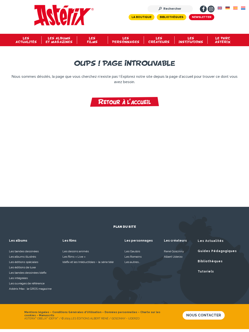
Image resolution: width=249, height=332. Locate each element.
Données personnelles (121, 312)
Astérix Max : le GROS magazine (30, 288)
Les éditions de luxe (22, 267)
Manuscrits (46, 315)
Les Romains (133, 256)
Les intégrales (18, 278)
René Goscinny (174, 251)
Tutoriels (206, 271)
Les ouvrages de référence (26, 283)
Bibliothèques (171, 17)
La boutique (141, 17)
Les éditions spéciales (23, 262)
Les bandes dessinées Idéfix (27, 272)
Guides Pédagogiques (217, 251)
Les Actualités (211, 241)
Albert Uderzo (173, 256)
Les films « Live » (74, 256)
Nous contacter (203, 315)
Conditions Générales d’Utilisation (76, 312)
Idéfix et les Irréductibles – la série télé (88, 262)
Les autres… (132, 262)
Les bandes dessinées (24, 251)
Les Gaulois (132, 251)
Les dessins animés (75, 251)
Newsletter (201, 17)
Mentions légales (36, 312)
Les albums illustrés (22, 256)
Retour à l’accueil (124, 102)
